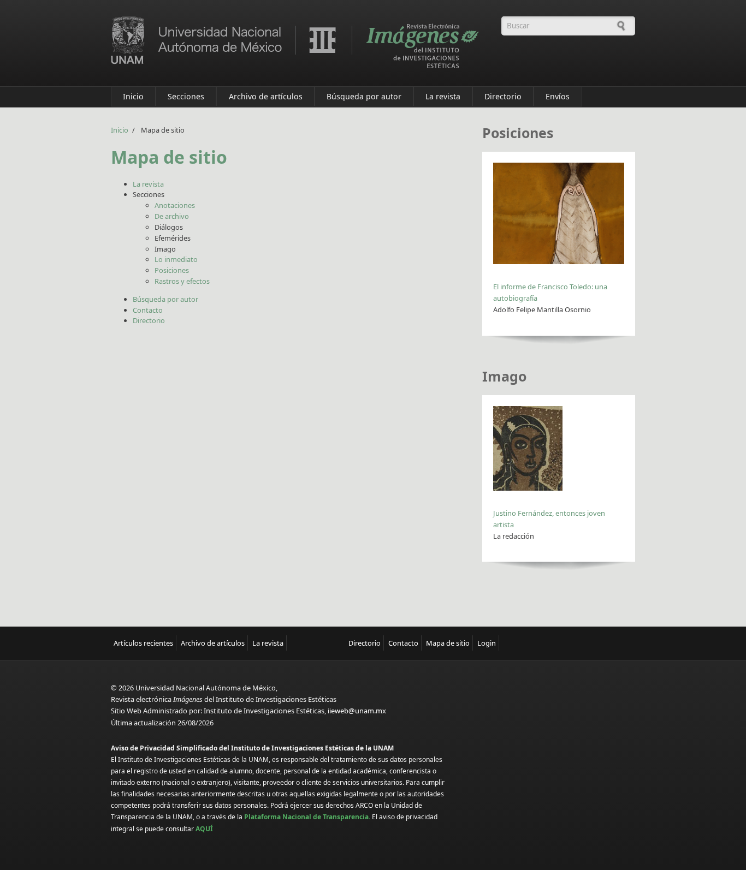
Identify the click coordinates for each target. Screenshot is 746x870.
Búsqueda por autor (364, 96)
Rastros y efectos (182, 281)
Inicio (133, 96)
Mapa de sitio (448, 643)
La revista (442, 96)
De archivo (172, 216)
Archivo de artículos (266, 96)
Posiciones (172, 270)
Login (486, 643)
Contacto (148, 310)
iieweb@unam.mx (357, 711)
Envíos (558, 96)
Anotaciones (175, 205)
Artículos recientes (143, 643)
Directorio (503, 96)
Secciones (186, 96)
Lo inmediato (176, 259)
